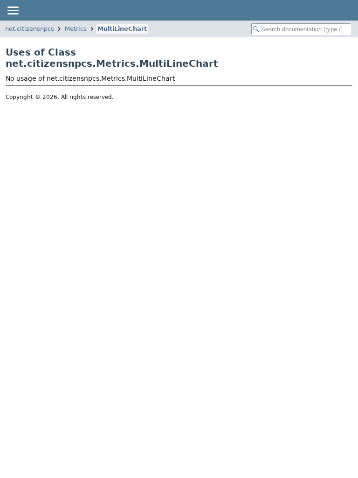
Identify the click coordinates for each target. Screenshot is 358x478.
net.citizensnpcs (29, 28)
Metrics (76, 28)
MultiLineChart (122, 28)
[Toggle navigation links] (13, 10)
